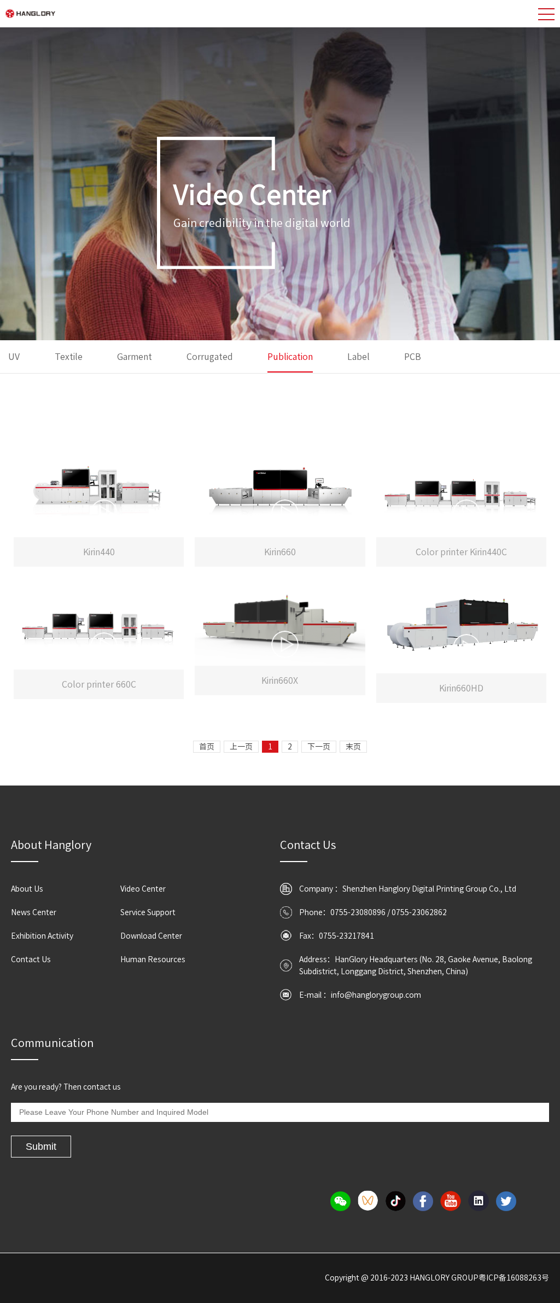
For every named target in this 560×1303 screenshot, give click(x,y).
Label (358, 356)
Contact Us (31, 959)
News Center (33, 912)
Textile (69, 356)
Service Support (148, 912)
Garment (134, 356)
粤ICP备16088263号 (514, 1278)
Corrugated (209, 356)
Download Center (151, 936)
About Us (27, 889)
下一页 (318, 747)
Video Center (143, 889)
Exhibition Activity (42, 936)
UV (15, 356)
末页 (353, 747)
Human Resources (152, 959)
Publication (290, 356)
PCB (412, 356)
